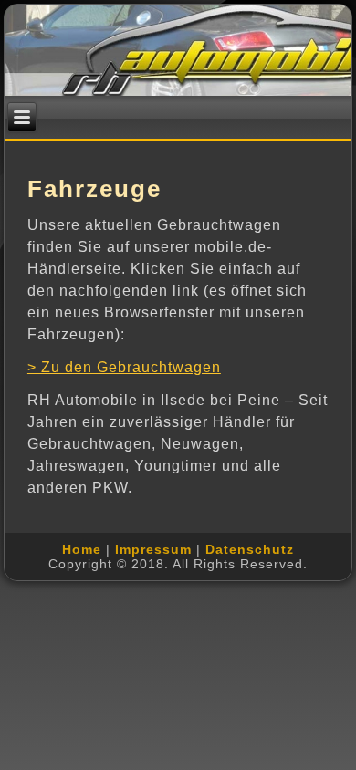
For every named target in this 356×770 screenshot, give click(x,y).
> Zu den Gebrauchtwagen (124, 367)
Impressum (153, 549)
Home (81, 549)
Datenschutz (249, 549)
